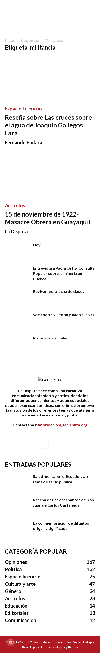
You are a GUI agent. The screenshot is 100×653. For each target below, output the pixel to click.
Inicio (10, 40)
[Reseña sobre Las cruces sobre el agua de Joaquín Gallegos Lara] (50, 78)
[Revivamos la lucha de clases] (17, 297)
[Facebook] (44, 444)
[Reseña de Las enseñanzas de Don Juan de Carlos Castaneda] (17, 505)
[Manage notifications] (11, 642)
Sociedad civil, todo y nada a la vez (64, 314)
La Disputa (16, 231)
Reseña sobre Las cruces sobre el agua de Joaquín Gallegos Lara (48, 125)
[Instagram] (56, 443)
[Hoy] (17, 250)
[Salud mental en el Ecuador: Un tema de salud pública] (17, 482)
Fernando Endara (23, 142)
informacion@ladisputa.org (62, 425)
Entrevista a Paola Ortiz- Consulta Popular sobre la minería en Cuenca (64, 273)
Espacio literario (23, 108)
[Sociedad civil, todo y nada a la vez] (17, 320)
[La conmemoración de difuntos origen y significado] (17, 528)
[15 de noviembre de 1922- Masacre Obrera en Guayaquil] (50, 175)
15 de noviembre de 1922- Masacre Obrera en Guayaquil (47, 218)
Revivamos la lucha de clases (58, 291)
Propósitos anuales (50, 338)
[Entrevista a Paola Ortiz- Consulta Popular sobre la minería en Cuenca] (17, 273)
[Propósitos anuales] (17, 343)
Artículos (15, 205)
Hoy (37, 244)
